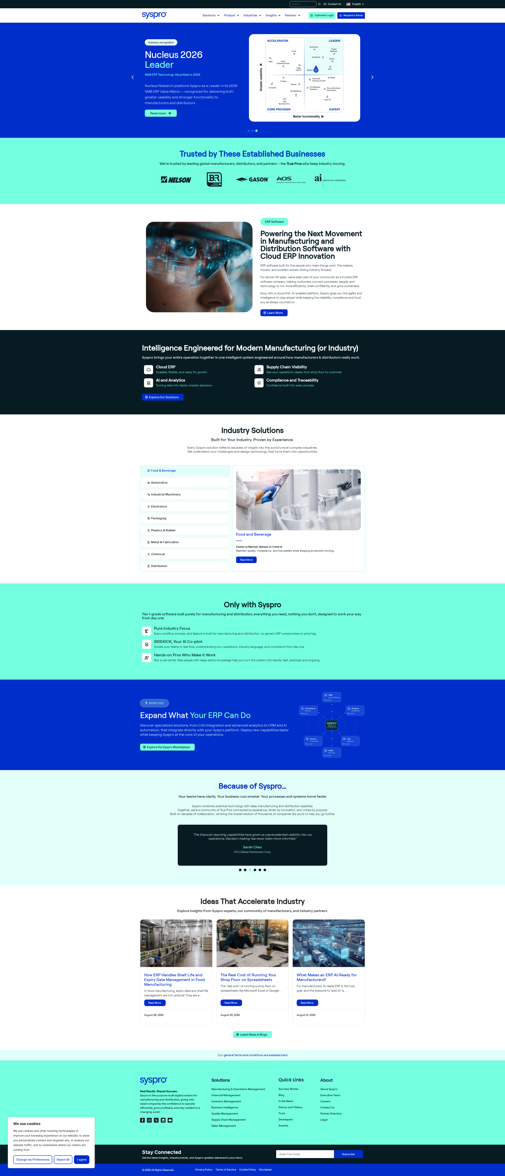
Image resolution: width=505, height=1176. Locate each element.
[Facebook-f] (142, 1120)
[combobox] (303, 4)
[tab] (185, 470)
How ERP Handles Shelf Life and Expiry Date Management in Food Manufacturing (174, 979)
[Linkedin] (163, 1120)
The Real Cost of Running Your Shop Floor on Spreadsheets (248, 977)
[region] (51, 1142)
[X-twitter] (156, 1120)
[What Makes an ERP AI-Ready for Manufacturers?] (329, 943)
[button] (211, 15)
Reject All (63, 1159)
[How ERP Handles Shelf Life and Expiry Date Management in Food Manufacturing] (176, 943)
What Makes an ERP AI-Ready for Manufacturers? (327, 977)
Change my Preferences (33, 1159)
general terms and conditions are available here (255, 1055)
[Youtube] (170, 1120)
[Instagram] (149, 1120)
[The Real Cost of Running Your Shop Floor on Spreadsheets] (253, 943)
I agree (82, 1159)
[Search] (318, 4)
